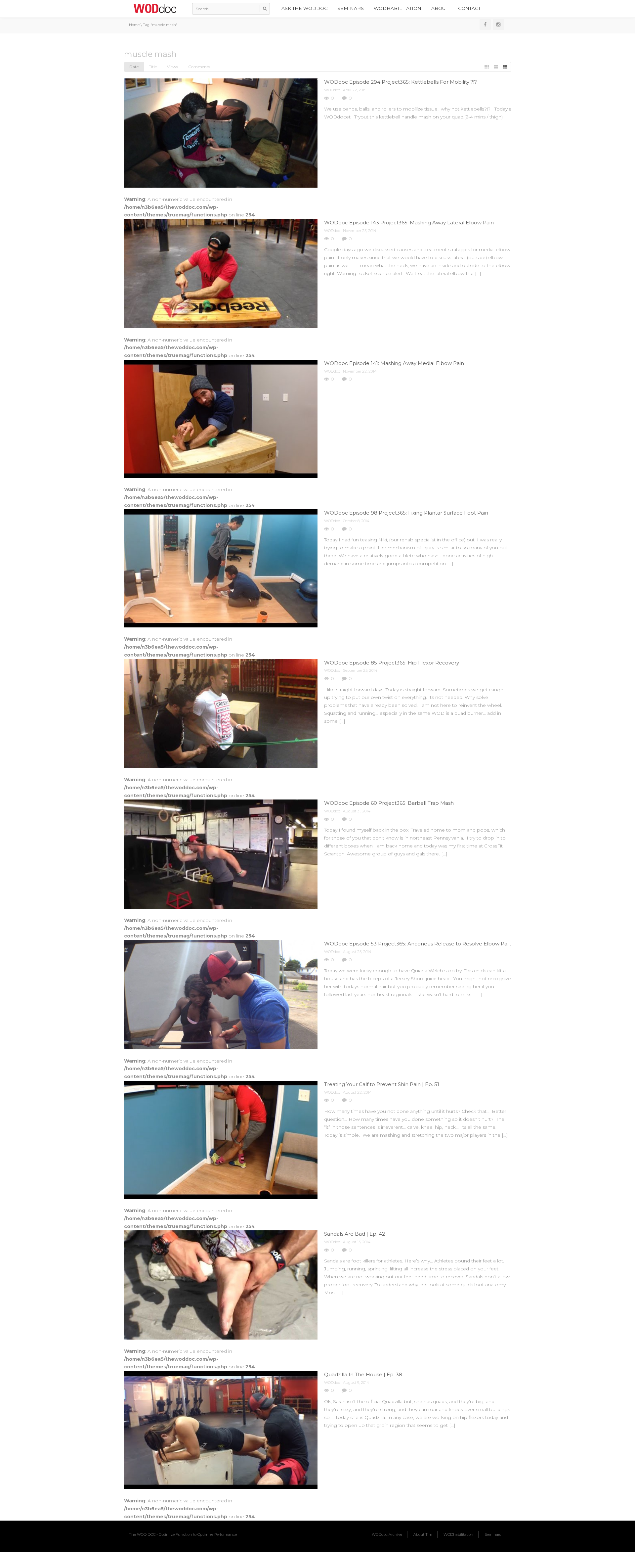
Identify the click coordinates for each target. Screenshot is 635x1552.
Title (153, 66)
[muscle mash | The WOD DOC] (155, 8)
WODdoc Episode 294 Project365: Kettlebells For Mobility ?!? (400, 82)
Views (172, 66)
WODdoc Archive (387, 1534)
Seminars (350, 8)
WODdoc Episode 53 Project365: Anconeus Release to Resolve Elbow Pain (418, 943)
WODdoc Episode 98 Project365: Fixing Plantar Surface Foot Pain (406, 513)
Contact (469, 8)
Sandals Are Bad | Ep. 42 (354, 1234)
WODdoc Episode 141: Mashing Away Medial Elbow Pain (394, 363)
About (439, 8)
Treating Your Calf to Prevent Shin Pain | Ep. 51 (381, 1084)
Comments (199, 66)
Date (134, 66)
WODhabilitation (397, 8)
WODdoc (332, 90)
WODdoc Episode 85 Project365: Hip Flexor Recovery (391, 663)
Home (134, 25)
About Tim (422, 1534)
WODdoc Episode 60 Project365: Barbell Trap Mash (389, 803)
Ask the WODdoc (304, 8)
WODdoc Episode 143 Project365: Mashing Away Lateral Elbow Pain (409, 222)
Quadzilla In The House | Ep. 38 (363, 1374)
